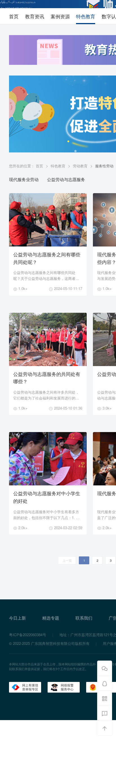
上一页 (67, 560)
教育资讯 (34, 16)
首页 (14, 16)
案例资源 (60, 16)
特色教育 (85, 16)
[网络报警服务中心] (64, 686)
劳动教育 (80, 165)
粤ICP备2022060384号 (27, 634)
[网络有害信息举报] (25, 686)
